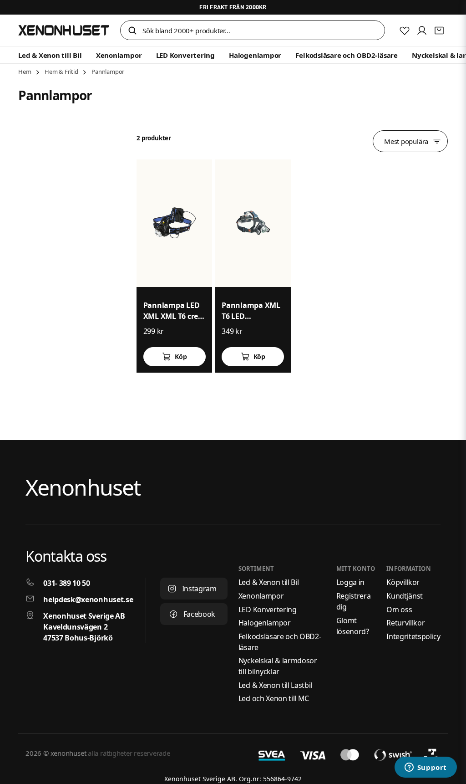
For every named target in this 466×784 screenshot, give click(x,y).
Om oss (399, 610)
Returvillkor (405, 623)
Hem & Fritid (61, 71)
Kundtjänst (404, 596)
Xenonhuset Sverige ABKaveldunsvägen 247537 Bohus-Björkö (84, 627)
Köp (181, 356)
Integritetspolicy (413, 636)
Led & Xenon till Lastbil (275, 685)
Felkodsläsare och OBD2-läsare (346, 55)
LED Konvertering (185, 55)
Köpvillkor (403, 582)
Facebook (199, 614)
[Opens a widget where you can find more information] (425, 768)
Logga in (350, 582)
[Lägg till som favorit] (404, 30)
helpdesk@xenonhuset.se (88, 599)
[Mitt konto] (422, 30)
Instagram (199, 589)
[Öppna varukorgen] (439, 30)
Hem (24, 71)
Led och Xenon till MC (273, 698)
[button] (132, 31)
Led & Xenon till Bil (50, 55)
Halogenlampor (255, 55)
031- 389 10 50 (66, 583)
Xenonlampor (119, 55)
